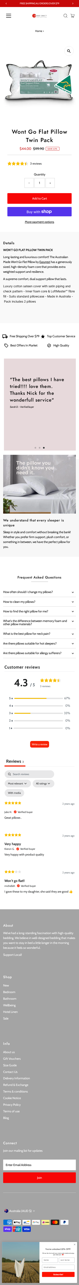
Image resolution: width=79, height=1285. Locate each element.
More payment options (39, 222)
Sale (5, 1018)
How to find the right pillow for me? (25, 611)
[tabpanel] (39, 835)
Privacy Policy (12, 1105)
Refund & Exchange (15, 1085)
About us (9, 1052)
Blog (6, 1118)
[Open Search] (65, 16)
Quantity (39, 174)
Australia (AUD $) (20, 1211)
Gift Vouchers (12, 1059)
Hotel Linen (10, 1012)
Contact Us (10, 1072)
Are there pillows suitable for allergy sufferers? (32, 653)
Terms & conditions (15, 1091)
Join (39, 1178)
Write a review (39, 744)
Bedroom (9, 992)
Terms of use (11, 1111)
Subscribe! (58, 1274)
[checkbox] (14, 793)
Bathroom (9, 999)
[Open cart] (73, 16)
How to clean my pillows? (19, 602)
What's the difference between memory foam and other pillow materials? (35, 622)
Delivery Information (16, 1078)
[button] (39, 698)
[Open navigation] (12, 15)
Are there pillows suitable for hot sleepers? (30, 643)
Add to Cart (39, 198)
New (6, 985)
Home (38, 31)
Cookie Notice (12, 1098)
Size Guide (10, 1065)
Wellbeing (9, 1005)
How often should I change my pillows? (28, 592)
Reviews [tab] (15, 761)
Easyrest (44, 262)
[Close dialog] (74, 1244)
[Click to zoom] (69, 51)
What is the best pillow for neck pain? (26, 634)
